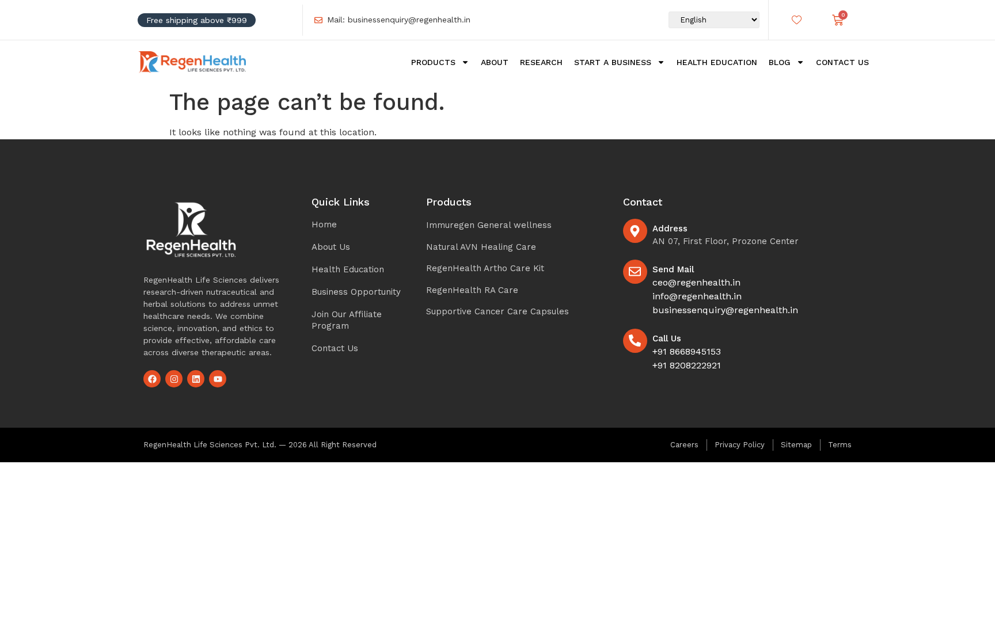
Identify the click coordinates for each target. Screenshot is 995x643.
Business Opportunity (356, 292)
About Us (331, 247)
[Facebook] (152, 378)
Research (541, 62)
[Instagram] (174, 378)
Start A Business (612, 62)
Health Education (717, 62)
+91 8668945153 (686, 351)
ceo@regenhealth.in (696, 282)
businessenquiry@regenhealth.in (725, 310)
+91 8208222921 (686, 365)
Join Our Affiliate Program (347, 320)
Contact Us (842, 62)
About (494, 62)
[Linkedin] (195, 378)
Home (324, 224)
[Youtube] (217, 378)
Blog (780, 62)
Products (433, 62)
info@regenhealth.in (697, 296)
